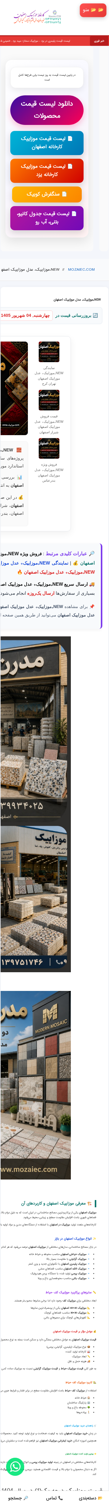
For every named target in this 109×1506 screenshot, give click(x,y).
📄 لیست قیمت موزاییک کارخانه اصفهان (47, 143)
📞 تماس (54, 1498)
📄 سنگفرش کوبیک (47, 194)
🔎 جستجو (18, 1498)
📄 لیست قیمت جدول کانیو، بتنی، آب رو (47, 218)
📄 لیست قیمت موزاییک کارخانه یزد (47, 170)
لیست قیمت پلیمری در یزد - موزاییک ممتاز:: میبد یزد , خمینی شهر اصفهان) (52, 41)
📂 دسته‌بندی (91, 1498)
